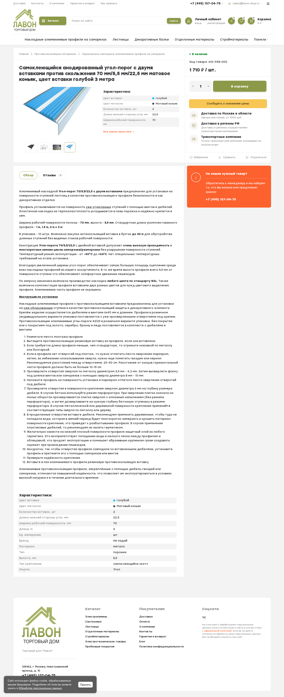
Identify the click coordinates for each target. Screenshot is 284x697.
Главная (24, 54)
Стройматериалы (234, 39)
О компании (56, 3)
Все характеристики (117, 131)
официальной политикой (218, 631)
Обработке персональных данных (40, 688)
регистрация (216, 23)
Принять (85, 684)
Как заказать (109, 3)
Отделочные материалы (194, 39)
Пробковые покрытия (99, 646)
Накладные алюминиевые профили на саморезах (66, 39)
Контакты (37, 3)
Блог (142, 641)
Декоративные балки (151, 39)
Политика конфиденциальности (161, 646)
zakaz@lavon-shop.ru (246, 3)
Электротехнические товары (105, 641)
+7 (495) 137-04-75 (205, 3)
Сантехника (93, 621)
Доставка (19, 3)
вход (198, 23)
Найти (174, 21)
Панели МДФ (264, 39)
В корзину (239, 86)
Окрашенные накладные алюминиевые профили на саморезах (123, 54)
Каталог (53, 20)
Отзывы (52, 175)
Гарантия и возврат (82, 3)
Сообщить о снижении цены (228, 103)
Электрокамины (96, 616)
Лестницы (120, 39)
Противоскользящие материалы (55, 54)
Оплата (144, 621)
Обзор (28, 175)
